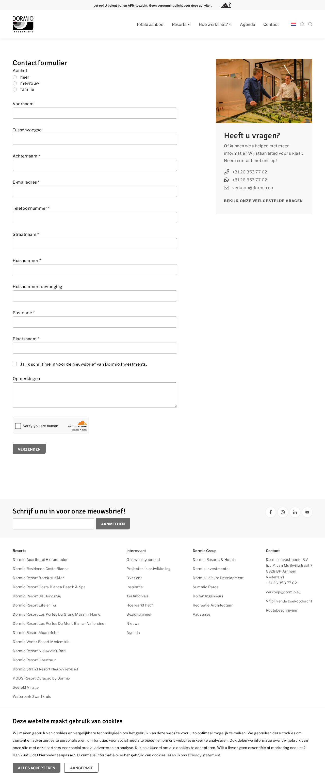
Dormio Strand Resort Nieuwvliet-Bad (45, 669)
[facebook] (271, 512)
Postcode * (24, 312)
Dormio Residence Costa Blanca (41, 568)
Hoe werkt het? (213, 24)
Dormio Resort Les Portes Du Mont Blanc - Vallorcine (58, 623)
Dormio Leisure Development (218, 578)
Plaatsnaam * (26, 338)
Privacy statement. (204, 755)
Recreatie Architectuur (213, 605)
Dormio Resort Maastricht (35, 632)
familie (27, 89)
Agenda (247, 24)
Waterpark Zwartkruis (32, 696)
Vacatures (202, 614)
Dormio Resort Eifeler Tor (35, 605)
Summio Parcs (205, 587)
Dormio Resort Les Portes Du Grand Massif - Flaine (57, 614)
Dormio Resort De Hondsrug (37, 596)
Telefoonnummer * (31, 208)
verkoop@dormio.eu (252, 187)
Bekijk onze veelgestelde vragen (263, 201)
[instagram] (283, 512)
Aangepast (81, 768)
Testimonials (137, 596)
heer (24, 77)
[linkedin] (295, 512)
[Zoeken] (310, 24)
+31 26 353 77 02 (249, 172)
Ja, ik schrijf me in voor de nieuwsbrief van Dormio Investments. (83, 364)
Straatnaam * (26, 234)
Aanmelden (113, 524)
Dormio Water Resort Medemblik (41, 641)
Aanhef (20, 70)
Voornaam (23, 103)
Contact (271, 24)
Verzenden (29, 449)
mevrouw (29, 83)
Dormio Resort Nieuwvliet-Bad (39, 651)
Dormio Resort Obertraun (35, 660)
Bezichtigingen (139, 614)
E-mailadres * (26, 182)
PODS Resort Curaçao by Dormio (41, 678)
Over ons (134, 578)
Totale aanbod (150, 24)
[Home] (302, 24)
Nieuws (132, 623)
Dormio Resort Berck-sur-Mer (38, 578)
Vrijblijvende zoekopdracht (289, 601)
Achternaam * (26, 156)
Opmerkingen (26, 378)
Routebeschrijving (281, 610)
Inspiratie (134, 587)
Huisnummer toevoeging (37, 286)
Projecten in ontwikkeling (148, 568)
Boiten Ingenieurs (208, 596)
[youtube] (307, 512)
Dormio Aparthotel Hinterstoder (40, 559)
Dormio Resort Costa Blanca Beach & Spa (49, 587)
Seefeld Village (26, 687)
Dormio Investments (210, 568)
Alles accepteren (36, 768)
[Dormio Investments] (58, 24)
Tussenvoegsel (28, 130)
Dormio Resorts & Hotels (214, 559)
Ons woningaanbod (143, 559)
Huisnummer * (27, 260)
